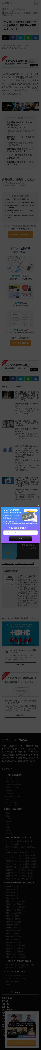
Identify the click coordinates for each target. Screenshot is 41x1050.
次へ (20, 538)
